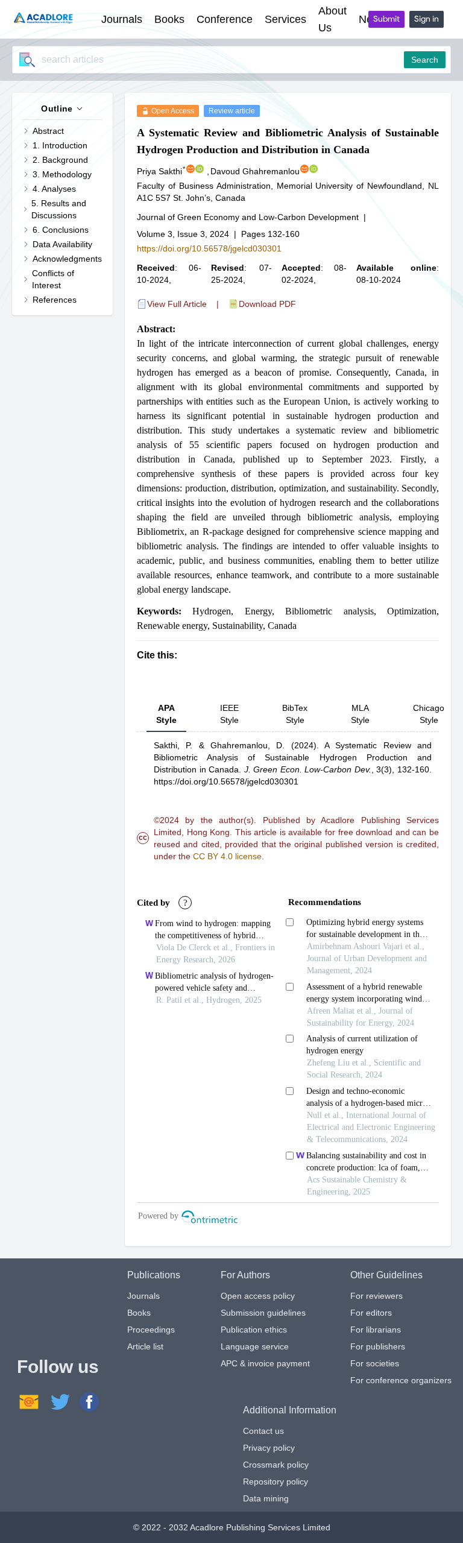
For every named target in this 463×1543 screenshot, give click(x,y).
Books (139, 1312)
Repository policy (275, 1481)
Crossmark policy (276, 1464)
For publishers (377, 1346)
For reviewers (376, 1296)
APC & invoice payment (265, 1363)
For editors (371, 1312)
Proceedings (151, 1329)
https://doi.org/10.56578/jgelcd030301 (209, 248)
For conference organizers (401, 1380)
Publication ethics (254, 1329)
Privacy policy (269, 1448)
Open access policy (258, 1296)
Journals (143, 1296)
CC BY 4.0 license (227, 856)
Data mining (266, 1498)
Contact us (263, 1431)
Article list (145, 1346)
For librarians (375, 1329)
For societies (374, 1363)
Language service (255, 1346)
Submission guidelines (263, 1312)
